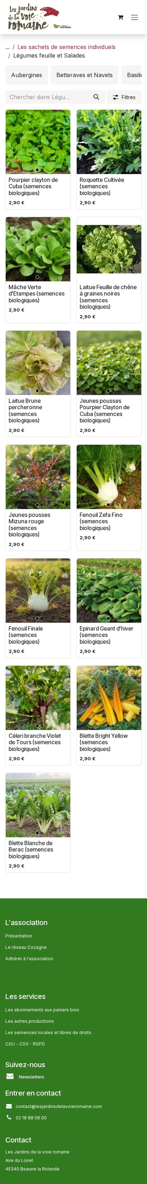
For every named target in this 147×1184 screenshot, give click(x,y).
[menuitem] (26, 75)
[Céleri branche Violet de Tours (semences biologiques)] (38, 698)
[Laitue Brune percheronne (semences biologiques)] (38, 363)
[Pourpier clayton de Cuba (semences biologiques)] (38, 142)
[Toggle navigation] (134, 17)
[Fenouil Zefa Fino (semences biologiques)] (109, 477)
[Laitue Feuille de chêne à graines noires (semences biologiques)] (109, 249)
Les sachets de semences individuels (66, 46)
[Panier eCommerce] (120, 17)
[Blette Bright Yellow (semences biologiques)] (109, 698)
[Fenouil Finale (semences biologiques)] (38, 590)
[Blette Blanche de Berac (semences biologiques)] (38, 805)
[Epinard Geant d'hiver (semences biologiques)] (109, 590)
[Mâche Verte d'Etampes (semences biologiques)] (38, 249)
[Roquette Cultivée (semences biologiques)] (109, 142)
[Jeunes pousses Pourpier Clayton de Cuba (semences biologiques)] (109, 363)
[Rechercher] (96, 97)
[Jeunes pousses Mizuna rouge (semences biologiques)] (38, 477)
